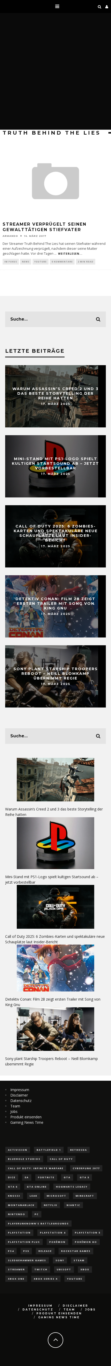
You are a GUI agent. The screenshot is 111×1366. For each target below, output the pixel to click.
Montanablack (21, 1205)
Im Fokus (10, 261)
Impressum (19, 1089)
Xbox (85, 1269)
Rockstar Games (76, 1251)
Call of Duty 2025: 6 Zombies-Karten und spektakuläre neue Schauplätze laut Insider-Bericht (56, 533)
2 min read (85, 261)
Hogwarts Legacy (72, 1186)
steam (79, 1260)
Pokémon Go (86, 1242)
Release (45, 1251)
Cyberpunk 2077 (86, 1168)
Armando (10, 235)
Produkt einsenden (26, 1116)
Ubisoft (64, 1269)
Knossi (14, 1195)
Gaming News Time (26, 1122)
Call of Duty (61, 1159)
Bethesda (78, 1150)
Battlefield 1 (49, 1150)
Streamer (16, 1269)
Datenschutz (20, 1100)
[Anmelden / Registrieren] (106, 6)
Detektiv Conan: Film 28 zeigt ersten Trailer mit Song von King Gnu (55, 603)
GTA (67, 1177)
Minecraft (85, 1195)
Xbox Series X (46, 1278)
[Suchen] (99, 6)
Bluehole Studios (24, 1159)
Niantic (73, 1205)
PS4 (11, 1251)
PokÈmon (57, 1242)
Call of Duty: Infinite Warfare (36, 1168)
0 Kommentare (62, 261)
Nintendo (16, 1214)
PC (37, 1214)
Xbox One (16, 1278)
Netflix (50, 1205)
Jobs (14, 1111)
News (25, 261)
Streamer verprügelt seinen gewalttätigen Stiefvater (44, 227)
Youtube (74, 1278)
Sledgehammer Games (27, 1260)
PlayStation (19, 1232)
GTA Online (37, 1186)
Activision (17, 1150)
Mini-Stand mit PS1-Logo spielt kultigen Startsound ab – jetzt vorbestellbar (55, 463)
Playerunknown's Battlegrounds (38, 1223)
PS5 (26, 1251)
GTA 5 (84, 1177)
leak (33, 1195)
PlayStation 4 (53, 1232)
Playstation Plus (24, 1242)
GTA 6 (13, 1186)
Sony (60, 1260)
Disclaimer (19, 1095)
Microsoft (56, 1195)
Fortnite (46, 1177)
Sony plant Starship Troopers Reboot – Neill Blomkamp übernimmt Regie (55, 673)
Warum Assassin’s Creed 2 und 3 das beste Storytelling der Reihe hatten (55, 393)
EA (27, 1177)
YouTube (40, 261)
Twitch (40, 1269)
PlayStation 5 (87, 1232)
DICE (11, 1177)
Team (15, 1106)
